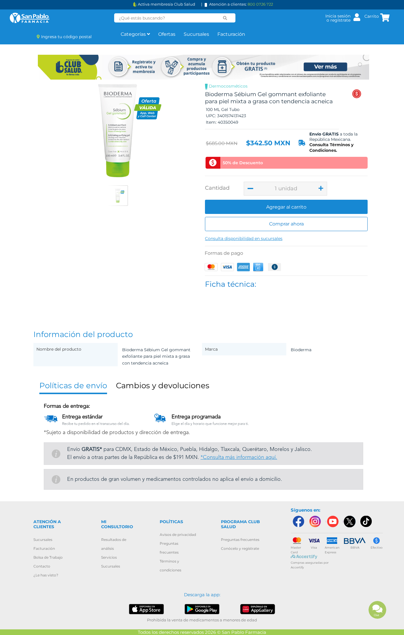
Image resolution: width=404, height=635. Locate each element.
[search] (225, 18)
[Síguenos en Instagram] (314, 521)
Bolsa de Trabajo (48, 557)
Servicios (109, 557)
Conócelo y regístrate (240, 548)
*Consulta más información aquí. (239, 457)
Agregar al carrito (286, 207)
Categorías (134, 34)
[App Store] (146, 609)
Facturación (231, 34)
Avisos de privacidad (178, 534)
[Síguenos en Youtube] (332, 521)
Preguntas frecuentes (240, 539)
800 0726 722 (260, 4)
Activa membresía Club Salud (166, 4)
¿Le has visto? (45, 575)
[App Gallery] (257, 609)
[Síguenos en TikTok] (366, 521)
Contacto (41, 566)
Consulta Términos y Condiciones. (331, 147)
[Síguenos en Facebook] (298, 521)
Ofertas (166, 34)
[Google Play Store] (202, 609)
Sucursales (196, 34)
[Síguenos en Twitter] (349, 521)
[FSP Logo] (29, 18)
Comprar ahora (286, 224)
